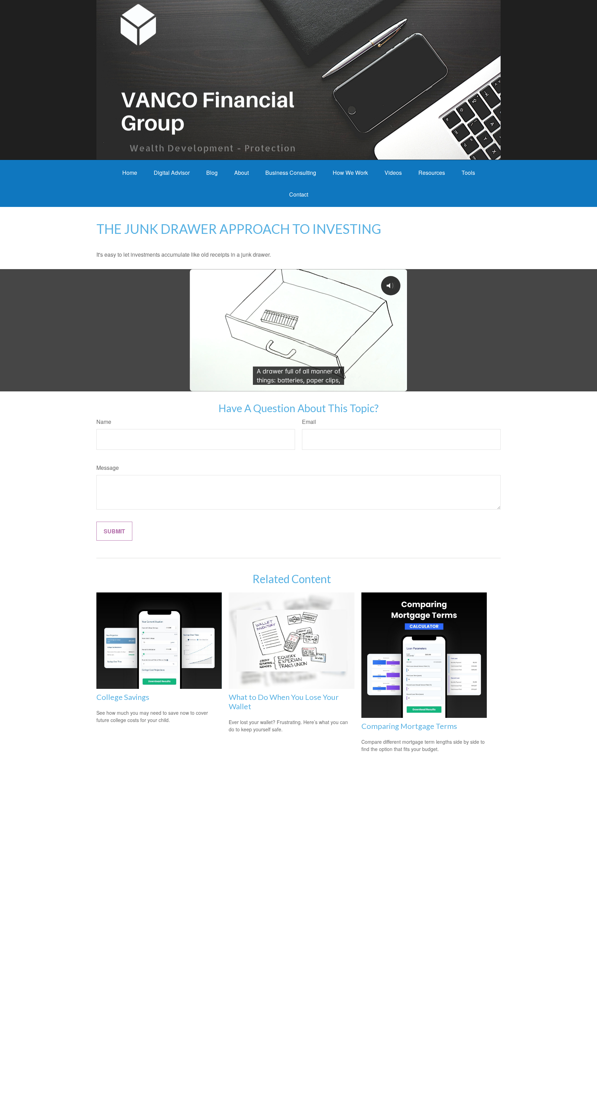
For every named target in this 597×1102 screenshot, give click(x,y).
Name (103, 422)
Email (309, 422)
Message (107, 468)
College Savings (122, 697)
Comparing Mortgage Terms (409, 726)
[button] (129, 172)
